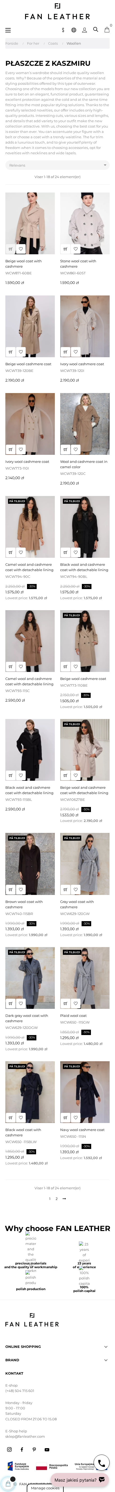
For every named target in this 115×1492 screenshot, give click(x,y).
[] (11, 249)
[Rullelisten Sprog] (73, 29)
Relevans (58, 165)
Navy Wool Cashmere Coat (82, 1130)
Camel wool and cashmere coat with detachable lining (29, 567)
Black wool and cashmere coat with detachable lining (84, 567)
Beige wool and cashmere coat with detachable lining (84, 790)
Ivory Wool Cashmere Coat (82, 364)
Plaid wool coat (73, 1015)
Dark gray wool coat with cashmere (26, 1018)
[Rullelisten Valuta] (63, 29)
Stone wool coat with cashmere (78, 263)
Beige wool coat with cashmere (23, 263)
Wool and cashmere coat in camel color (84, 464)
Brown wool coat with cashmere (24, 904)
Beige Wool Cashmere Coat (28, 364)
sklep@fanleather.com (25, 1436)
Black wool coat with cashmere (23, 1132)
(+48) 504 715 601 (19, 1391)
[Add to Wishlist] (21, 249)
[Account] (84, 29)
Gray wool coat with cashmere (77, 904)
